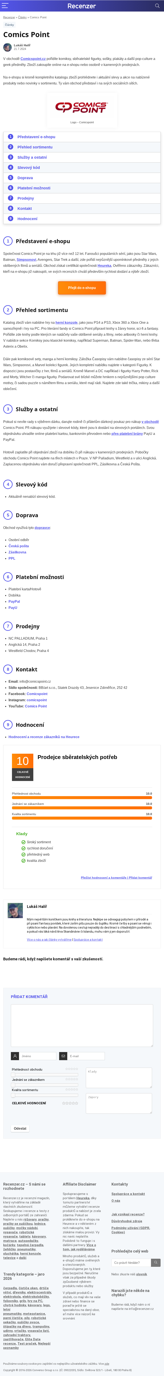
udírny (8, 1331)
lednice (39, 1224)
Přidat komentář (140, 877)
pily (26, 1318)
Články (22, 17)
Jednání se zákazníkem (28, 1080)
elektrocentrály (39, 1292)
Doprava (25, 178)
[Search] (157, 6)
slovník (141, 1274)
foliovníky (10, 1301)
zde (106, 1363)
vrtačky (20, 1331)
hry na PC (35, 1301)
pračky (43, 1219)
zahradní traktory (16, 1335)
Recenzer (9, 17)
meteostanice (34, 1314)
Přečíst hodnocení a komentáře (103, 877)
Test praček (27, 1344)
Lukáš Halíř (22, 45)
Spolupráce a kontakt (88, 939)
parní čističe (13, 1318)
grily (22, 1301)
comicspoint (37, 700)
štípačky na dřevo (17, 1326)
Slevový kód (29, 167)
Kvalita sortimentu (25, 1090)
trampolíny (40, 1326)
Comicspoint (37, 694)
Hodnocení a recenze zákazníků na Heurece (44, 737)
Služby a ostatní (32, 157)
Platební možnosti (34, 188)
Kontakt (25, 208)
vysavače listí (38, 1331)
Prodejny (26, 198)
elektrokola (12, 1297)
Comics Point (36, 706)
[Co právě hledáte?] (156, 1263)
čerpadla (10, 1288)
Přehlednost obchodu (27, 1069)
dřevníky (19, 1292)
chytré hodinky (14, 1305)
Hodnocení (27, 219)
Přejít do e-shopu (82, 288)
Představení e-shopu (36, 137)
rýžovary (30, 1219)
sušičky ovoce (28, 1322)
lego (46, 1305)
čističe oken (28, 1288)
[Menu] (5, 6)
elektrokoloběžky (35, 1297)
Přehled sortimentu (35, 147)
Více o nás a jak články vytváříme (49, 939)
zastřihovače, (13, 1339)
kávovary (34, 1305)
